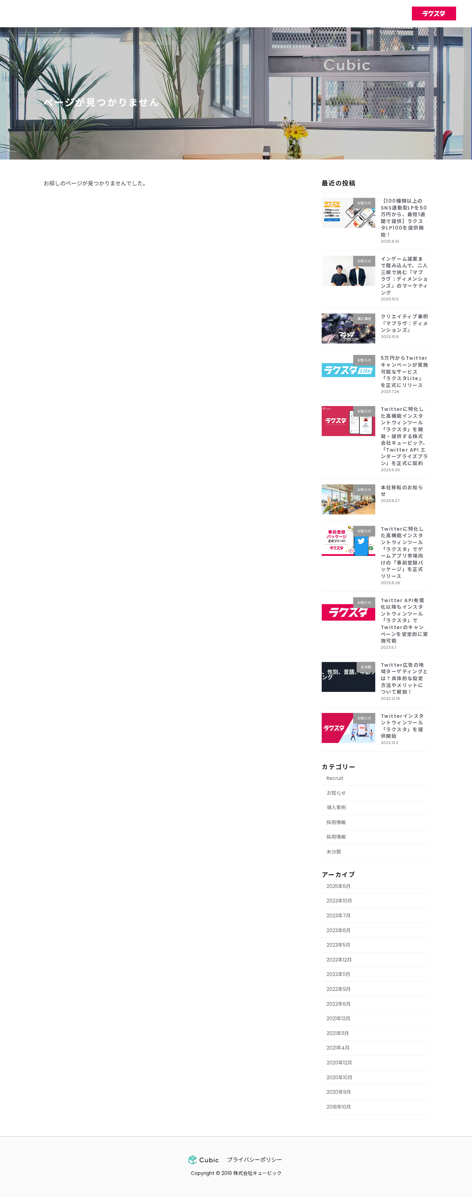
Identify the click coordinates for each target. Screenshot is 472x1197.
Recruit (335, 778)
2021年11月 (338, 1033)
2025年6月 (339, 885)
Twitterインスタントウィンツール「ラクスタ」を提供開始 (402, 726)
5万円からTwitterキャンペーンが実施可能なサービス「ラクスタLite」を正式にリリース (404, 371)
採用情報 (336, 822)
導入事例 (336, 807)
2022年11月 (338, 974)
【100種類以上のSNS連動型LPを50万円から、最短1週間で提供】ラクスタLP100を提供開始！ (404, 217)
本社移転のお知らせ (402, 491)
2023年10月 (339, 900)
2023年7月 (339, 915)
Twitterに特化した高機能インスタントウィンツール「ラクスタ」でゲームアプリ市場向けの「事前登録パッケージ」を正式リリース (402, 552)
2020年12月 (339, 1062)
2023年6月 (339, 930)
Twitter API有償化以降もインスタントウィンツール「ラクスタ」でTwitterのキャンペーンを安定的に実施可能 (404, 620)
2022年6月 (339, 1003)
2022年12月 (339, 959)
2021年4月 (338, 1047)
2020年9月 (339, 1092)
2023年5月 (338, 945)
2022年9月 (339, 989)
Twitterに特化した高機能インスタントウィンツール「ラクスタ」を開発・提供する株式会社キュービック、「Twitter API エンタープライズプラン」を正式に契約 (404, 436)
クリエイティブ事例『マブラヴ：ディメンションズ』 (404, 323)
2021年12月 (338, 1018)
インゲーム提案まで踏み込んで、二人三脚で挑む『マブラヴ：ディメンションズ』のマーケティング (404, 275)
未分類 (334, 851)
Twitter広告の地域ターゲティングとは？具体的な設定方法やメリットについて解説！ (404, 678)
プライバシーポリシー (254, 1160)
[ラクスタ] (434, 13)
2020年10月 (339, 1077)
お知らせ (336, 792)
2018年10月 (339, 1106)
